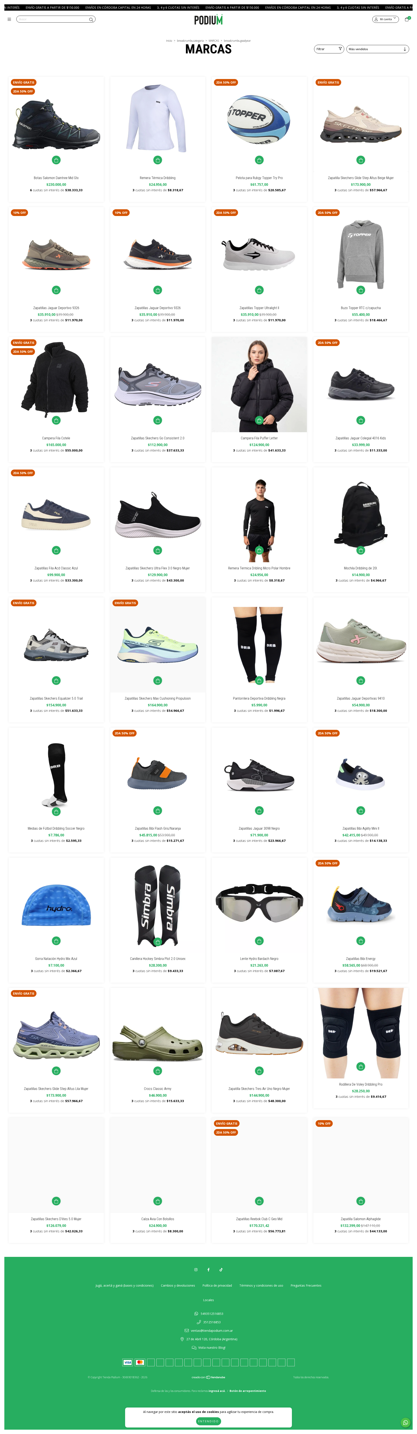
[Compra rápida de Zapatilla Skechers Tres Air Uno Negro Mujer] (259, 1070)
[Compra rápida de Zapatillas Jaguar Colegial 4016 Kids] (360, 420)
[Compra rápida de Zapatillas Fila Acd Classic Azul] (56, 550)
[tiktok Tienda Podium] (221, 1270)
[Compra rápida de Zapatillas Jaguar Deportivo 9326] (56, 290)
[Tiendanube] (208, 1378)
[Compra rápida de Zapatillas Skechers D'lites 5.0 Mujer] (56, 1201)
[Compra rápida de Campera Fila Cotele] (56, 420)
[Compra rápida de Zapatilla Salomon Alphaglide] (360, 1201)
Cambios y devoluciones (178, 1285)
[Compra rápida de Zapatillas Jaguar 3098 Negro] (259, 810)
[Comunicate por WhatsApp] (405, 1422)
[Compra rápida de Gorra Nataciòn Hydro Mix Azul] (56, 940)
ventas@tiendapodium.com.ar (212, 1331)
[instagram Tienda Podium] (196, 1270)
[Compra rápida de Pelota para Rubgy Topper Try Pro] (259, 160)
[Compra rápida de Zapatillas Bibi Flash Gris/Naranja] (157, 810)
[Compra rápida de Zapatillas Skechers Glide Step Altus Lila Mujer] (56, 1070)
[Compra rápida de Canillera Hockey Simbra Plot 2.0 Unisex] (157, 942)
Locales (208, 1300)
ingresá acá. (217, 1391)
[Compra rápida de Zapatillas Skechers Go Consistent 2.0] (157, 420)
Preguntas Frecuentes (306, 1285)
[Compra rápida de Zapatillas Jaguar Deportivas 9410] (360, 680)
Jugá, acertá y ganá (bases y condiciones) (125, 1285)
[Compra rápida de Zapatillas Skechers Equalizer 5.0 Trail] (56, 680)
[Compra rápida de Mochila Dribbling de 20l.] (360, 550)
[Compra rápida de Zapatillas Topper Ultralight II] (259, 290)
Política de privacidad (217, 1285)
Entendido (208, 1421)
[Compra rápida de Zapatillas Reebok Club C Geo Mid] (259, 1201)
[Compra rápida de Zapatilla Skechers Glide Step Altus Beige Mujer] (360, 160)
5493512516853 (212, 1314)
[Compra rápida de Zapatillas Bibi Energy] (360, 940)
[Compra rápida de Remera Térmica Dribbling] (157, 160)
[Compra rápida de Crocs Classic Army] (157, 1070)
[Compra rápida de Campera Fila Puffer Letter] (259, 420)
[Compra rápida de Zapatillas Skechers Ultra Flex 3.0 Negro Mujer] (157, 550)
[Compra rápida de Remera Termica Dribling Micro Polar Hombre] (259, 550)
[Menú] (10, 19)
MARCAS (214, 41)
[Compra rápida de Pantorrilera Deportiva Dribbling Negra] (259, 680)
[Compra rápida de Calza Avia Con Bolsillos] (157, 1201)
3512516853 (212, 1322)
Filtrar (320, 49)
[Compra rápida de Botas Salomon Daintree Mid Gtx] (56, 160)
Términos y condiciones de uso (261, 1285)
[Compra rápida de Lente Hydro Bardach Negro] (259, 940)
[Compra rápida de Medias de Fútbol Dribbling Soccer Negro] (56, 811)
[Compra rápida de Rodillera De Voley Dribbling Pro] (360, 1066)
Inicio (169, 41)
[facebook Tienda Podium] (208, 1270)
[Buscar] (91, 20)
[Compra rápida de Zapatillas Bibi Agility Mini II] (360, 810)
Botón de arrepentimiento (248, 1391)
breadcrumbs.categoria (190, 41)
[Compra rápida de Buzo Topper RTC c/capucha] (360, 290)
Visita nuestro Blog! (211, 1347)
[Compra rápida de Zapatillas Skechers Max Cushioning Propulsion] (157, 680)
